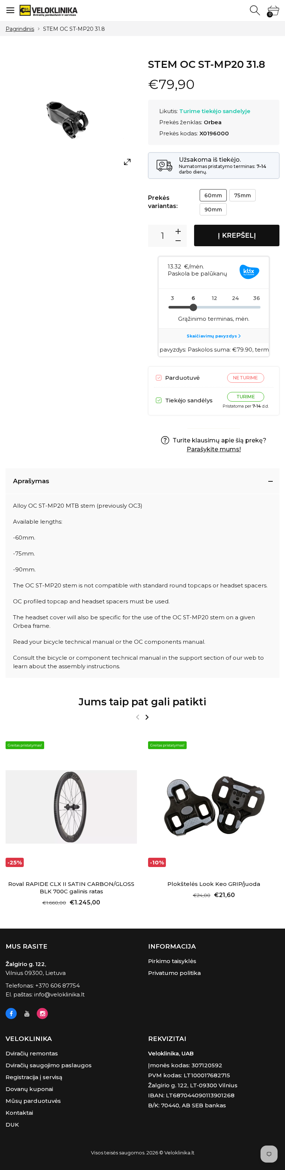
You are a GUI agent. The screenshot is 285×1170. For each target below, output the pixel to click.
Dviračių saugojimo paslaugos (49, 1065)
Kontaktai (19, 1112)
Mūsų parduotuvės (33, 1100)
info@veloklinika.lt (59, 994)
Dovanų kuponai (29, 1088)
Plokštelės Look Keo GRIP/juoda (213, 883)
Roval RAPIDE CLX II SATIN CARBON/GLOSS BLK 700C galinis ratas (71, 887)
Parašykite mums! (214, 449)
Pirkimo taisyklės (172, 961)
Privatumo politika (174, 972)
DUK (12, 1124)
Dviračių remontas (32, 1053)
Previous (137, 717)
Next (147, 717)
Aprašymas (31, 481)
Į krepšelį (237, 235)
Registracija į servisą (34, 1077)
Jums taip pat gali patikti (142, 702)
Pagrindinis (20, 29)
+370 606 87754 (57, 985)
